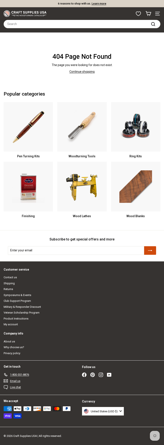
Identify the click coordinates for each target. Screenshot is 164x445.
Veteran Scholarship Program (22, 312)
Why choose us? (14, 347)
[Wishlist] (138, 13)
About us (9, 341)
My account (11, 324)
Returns (8, 289)
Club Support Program (17, 300)
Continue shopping (82, 71)
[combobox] (82, 24)
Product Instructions (16, 318)
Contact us (10, 277)
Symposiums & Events (17, 295)
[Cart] (148, 13)
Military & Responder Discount (22, 306)
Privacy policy (12, 353)
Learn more (99, 3)
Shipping (9, 283)
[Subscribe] (150, 250)
